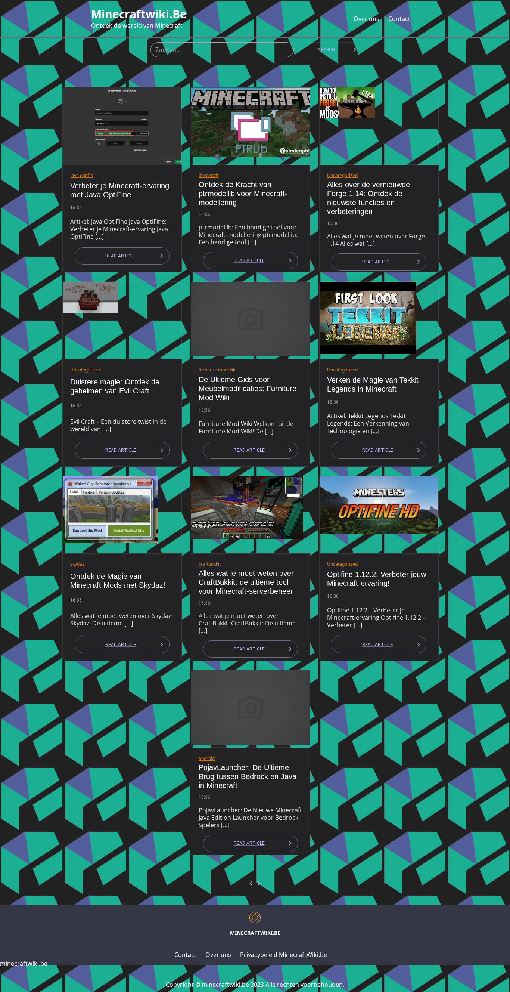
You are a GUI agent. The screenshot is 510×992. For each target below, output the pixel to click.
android (207, 758)
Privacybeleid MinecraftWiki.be (283, 955)
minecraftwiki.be (139, 14)
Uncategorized (342, 175)
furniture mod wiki (217, 370)
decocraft (208, 175)
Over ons (366, 19)
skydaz (77, 564)
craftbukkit (210, 564)
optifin (86, 175)
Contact (399, 19)
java (74, 175)
